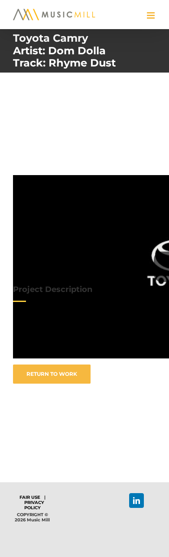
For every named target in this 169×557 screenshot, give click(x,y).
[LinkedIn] (136, 500)
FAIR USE (30, 497)
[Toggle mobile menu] (151, 15)
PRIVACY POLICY (34, 505)
